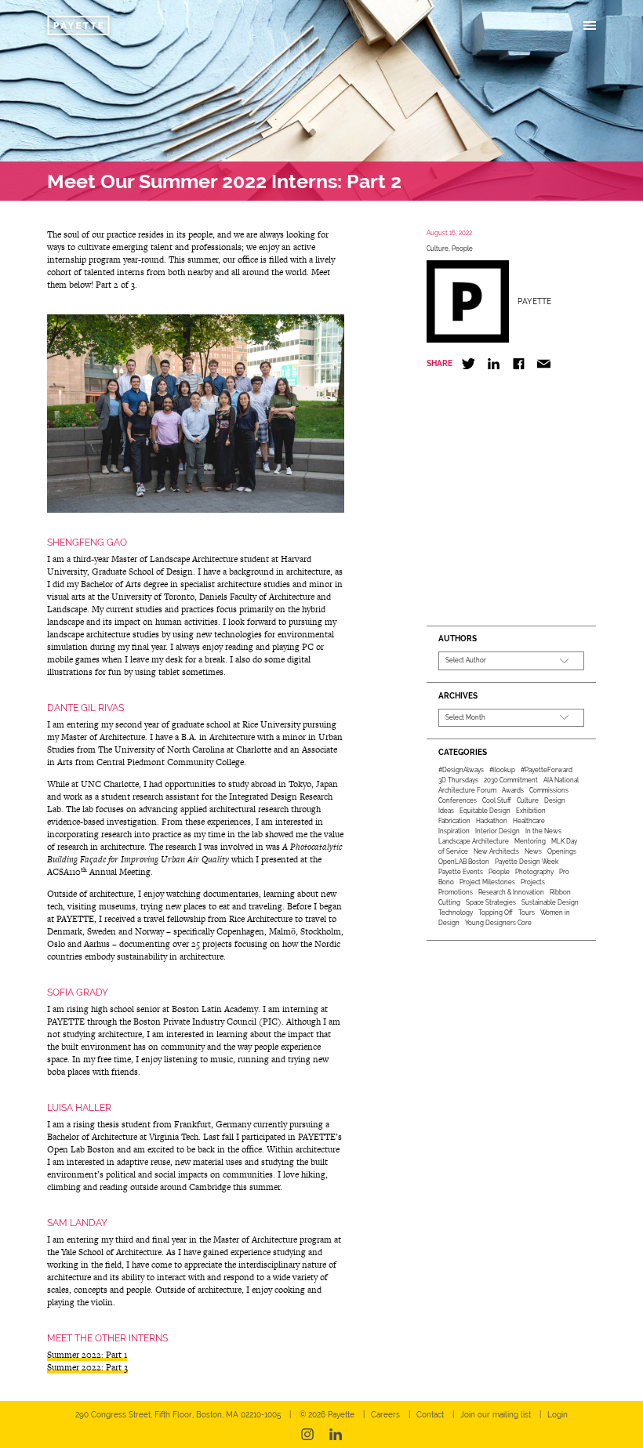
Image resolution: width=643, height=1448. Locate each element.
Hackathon (491, 821)
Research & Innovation (511, 892)
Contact (430, 1414)
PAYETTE (534, 301)
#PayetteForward (546, 770)
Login (557, 1414)
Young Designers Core (498, 923)
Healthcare (529, 821)
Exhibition (531, 811)
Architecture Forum (467, 790)
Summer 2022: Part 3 (87, 1367)
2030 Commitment (511, 780)
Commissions (549, 790)
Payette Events (460, 872)
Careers (385, 1414)
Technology (455, 912)
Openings (561, 851)
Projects (533, 882)
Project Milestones (487, 882)
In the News (543, 831)
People (462, 248)
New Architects (496, 851)
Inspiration (454, 831)
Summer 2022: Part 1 (87, 1354)
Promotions (455, 892)
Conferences (457, 800)
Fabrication (454, 821)
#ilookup (502, 770)
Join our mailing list (495, 1414)
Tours (526, 912)
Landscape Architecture (473, 841)
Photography (534, 872)
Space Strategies (491, 902)
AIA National (561, 780)
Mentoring (530, 841)
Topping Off (495, 912)
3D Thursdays (458, 780)
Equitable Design (485, 811)
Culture (438, 248)
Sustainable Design (550, 902)
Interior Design (497, 831)
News (533, 851)
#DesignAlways (461, 770)
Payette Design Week (526, 862)
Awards (513, 790)
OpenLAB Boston (463, 862)
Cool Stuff (496, 800)
